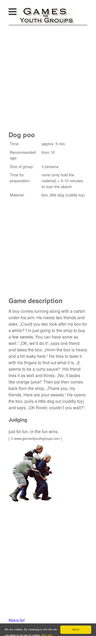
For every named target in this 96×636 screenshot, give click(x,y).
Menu (18, 10)
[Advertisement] (48, 76)
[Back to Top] (17, 620)
